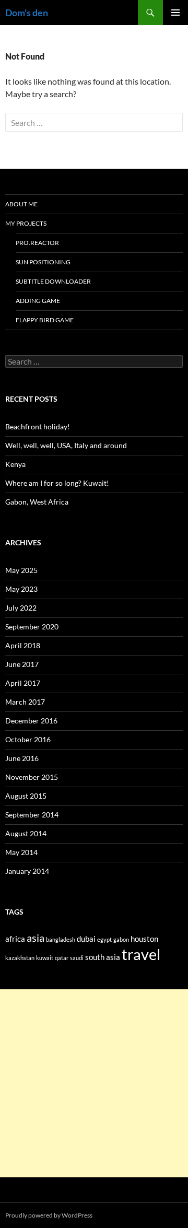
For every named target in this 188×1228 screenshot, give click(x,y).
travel (141, 954)
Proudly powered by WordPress (48, 1215)
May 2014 (21, 852)
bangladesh (60, 939)
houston (144, 938)
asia (35, 937)
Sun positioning (43, 262)
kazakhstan (19, 957)
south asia (102, 957)
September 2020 (31, 626)
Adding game (38, 301)
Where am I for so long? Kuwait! (57, 482)
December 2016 (31, 720)
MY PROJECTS (25, 223)
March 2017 (25, 701)
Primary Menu (175, 12)
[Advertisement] (94, 1083)
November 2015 (31, 777)
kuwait (44, 957)
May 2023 (21, 588)
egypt (104, 939)
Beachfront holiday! (37, 426)
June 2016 (22, 758)
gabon (121, 939)
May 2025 (21, 570)
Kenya (15, 464)
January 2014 (27, 871)
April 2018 (22, 645)
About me (21, 204)
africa (15, 938)
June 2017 (22, 664)
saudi (77, 957)
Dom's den (26, 12)
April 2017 (22, 683)
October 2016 (28, 739)
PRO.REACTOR (37, 243)
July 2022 (21, 607)
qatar (61, 957)
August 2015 (25, 795)
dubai (86, 938)
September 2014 (31, 814)
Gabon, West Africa (36, 501)
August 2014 (25, 833)
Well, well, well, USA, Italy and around (66, 445)
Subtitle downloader (53, 281)
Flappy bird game (45, 320)
